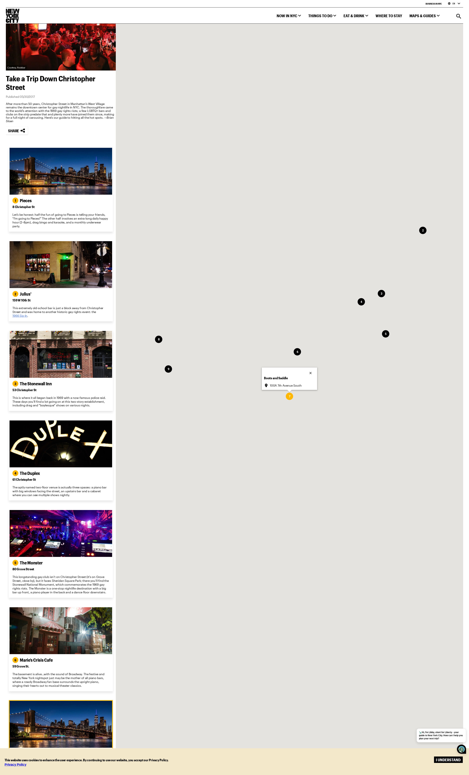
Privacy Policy (15, 764)
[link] (19, 316)
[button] (289, 16)
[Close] (310, 372)
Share (13, 130)
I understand (448, 759)
